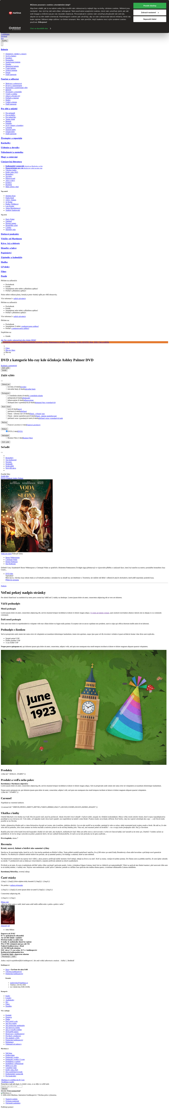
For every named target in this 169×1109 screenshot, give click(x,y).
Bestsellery (9, 174)
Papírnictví (6, 253)
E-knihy (8, 998)
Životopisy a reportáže (14, 92)
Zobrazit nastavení (148, 12)
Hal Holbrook (11, 564)
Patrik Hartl (10, 198)
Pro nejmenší (10, 113)
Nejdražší (9, 464)
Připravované (10, 178)
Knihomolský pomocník (14, 1074)
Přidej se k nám (11, 1066)
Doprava (9, 1017)
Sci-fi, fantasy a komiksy (14, 125)
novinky (23, 387)
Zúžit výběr (5, 442)
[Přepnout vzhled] (2, 44)
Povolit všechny (149, 6)
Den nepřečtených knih (14, 1072)
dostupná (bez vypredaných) (45, 402)
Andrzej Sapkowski (13, 210)
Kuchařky (6, 143)
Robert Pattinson (12, 562)
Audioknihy (5, 34)
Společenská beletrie (13, 62)
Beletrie (4, 49)
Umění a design (11, 102)
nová (20, 409)
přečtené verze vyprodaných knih (51, 418)
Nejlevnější (10, 466)
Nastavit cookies (11, 1099)
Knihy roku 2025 (12, 172)
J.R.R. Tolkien (11, 200)
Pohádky (9, 123)
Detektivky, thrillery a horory (16, 54)
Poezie (8, 72)
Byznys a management (14, 86)
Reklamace (10, 1042)
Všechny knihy (11, 170)
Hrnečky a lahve (8, 248)
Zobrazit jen (6, 384)
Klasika (8, 64)
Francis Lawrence (33, 425)
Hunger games (11, 223)
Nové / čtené (6, 407)
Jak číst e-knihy (11, 1023)
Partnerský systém (12, 1057)
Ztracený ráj (5, 926)
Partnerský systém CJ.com (15, 1059)
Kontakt (8, 1015)
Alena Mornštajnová (13, 208)
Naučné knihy (11, 130)
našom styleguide (16, 885)
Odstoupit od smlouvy (14, 1044)
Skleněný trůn (11, 230)
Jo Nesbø (9, 202)
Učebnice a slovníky (10, 147)
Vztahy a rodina (11, 94)
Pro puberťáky (11, 117)
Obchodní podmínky (13, 1103)
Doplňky (4, 41)
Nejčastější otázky (12, 1032)
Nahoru (3, 586)
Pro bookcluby (11, 1076)
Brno (7, 970)
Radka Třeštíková (12, 204)
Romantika (9, 60)
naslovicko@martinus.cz (19, 983)
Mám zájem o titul (12, 187)
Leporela (9, 127)
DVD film (9, 574)
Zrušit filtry (5, 476)
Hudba (4, 262)
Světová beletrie (11, 70)
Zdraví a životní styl (13, 96)
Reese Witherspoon (13, 558)
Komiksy (9, 58)
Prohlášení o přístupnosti (14, 1064)
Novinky (9, 176)
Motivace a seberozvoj (14, 83)
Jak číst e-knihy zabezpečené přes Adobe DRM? (18, 340)
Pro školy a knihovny (13, 1036)
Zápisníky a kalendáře (11, 257)
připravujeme (29, 400)
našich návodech (20, 298)
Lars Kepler (10, 206)
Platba (8, 1019)
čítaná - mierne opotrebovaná (46, 416)
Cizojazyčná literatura (11, 161)
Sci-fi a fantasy (11, 56)
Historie (8, 90)
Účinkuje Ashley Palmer (14, 478)
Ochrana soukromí (12, 1101)
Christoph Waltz (11, 560)
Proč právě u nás (12, 1021)
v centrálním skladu (36, 396)
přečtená (24, 411)
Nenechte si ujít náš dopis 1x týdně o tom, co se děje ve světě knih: (25, 1084)
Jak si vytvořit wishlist (14, 1030)
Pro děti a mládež (9, 108)
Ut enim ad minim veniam (99, 613)
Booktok (9, 185)
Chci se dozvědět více (39, 28)
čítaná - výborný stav (37, 414)
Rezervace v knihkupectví (15, 1034)
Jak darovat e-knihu (13, 1028)
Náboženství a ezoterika (12, 152)
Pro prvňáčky (10, 115)
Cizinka (8, 227)
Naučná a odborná (10, 79)
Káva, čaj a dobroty (10, 243)
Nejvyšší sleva (11, 468)
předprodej (26, 398)
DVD (20, 431)
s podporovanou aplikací (30, 326)
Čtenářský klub (11, 1068)
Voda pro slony (6, 554)
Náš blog (9, 1053)
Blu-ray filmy (10, 350)
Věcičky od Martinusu (11, 238)
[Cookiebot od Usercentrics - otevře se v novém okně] (15, 28)
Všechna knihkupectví (14, 972)
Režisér (4, 422)
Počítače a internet (12, 98)
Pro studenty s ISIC (13, 1038)
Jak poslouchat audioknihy (15, 1025)
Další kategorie (11, 75)
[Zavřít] (2, 452)
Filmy (3, 271)
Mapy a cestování (9, 157)
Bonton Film (28, 438)
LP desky (5, 267)
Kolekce (9, 183)
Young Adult (10, 119)
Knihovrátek (10, 1055)
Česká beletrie (11, 68)
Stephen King (11, 196)
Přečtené (4, 36)
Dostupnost (5, 393)
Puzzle (4, 276)
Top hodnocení (11, 460)
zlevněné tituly (30, 389)
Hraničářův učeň (12, 225)
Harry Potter (10, 219)
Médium (4, 429)
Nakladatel (5, 435)
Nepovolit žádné (149, 19)
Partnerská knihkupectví (14, 974)
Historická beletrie (12, 66)
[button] (87, 576)
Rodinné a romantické (9, 366)
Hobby (8, 100)
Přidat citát (5, 902)
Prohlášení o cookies (13, 1061)
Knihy (8, 996)
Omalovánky (10, 132)
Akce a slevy (10, 180)
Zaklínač (9, 221)
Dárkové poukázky (10, 234)
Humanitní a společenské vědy (17, 88)
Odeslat (4, 1089)
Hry (2, 38)
